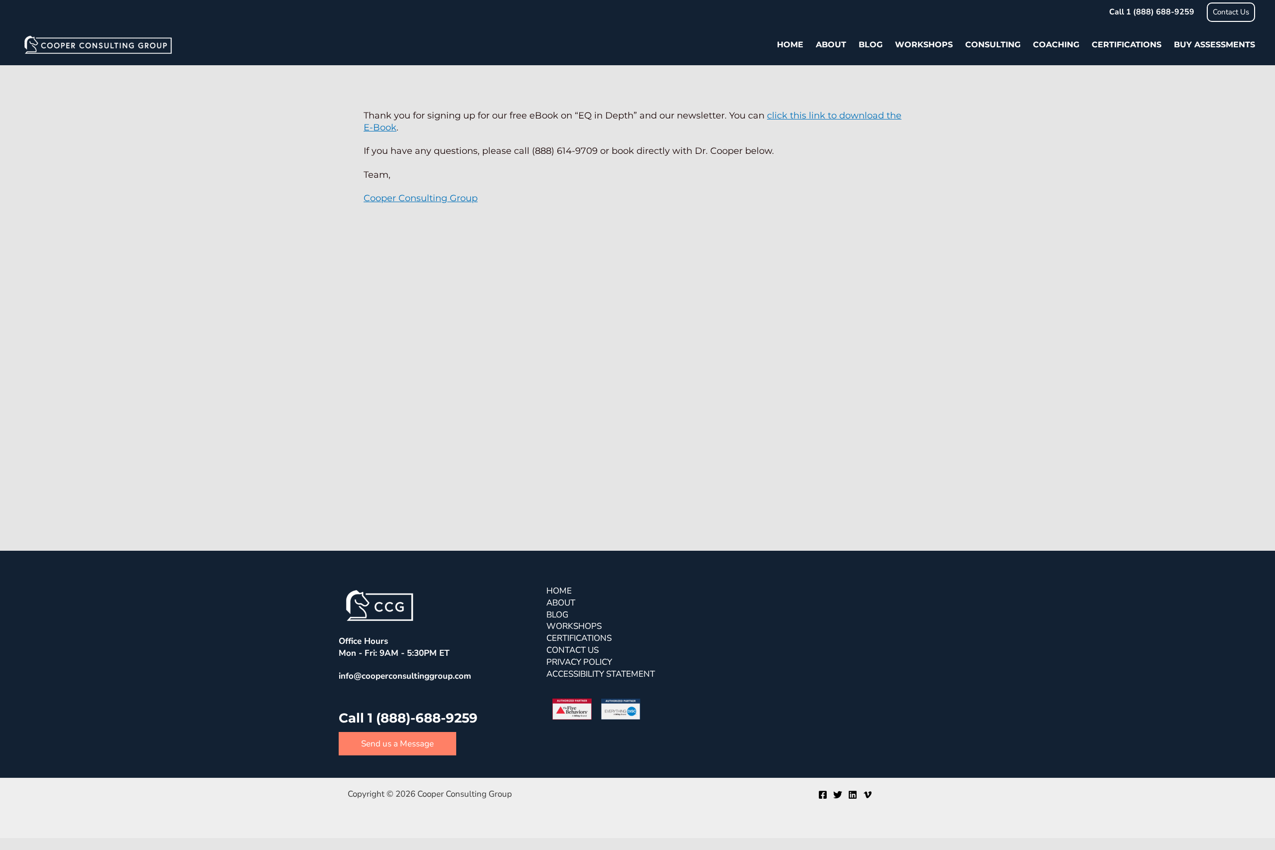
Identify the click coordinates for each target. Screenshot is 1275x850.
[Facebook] (822, 794)
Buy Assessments (1214, 44)
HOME (559, 591)
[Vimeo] (867, 794)
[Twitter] (837, 794)
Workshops (924, 44)
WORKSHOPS (574, 626)
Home (790, 44)
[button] (1231, 12)
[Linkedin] (852, 794)
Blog (871, 44)
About (831, 44)
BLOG (557, 614)
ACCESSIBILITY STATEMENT (600, 674)
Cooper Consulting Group (421, 198)
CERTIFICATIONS (579, 638)
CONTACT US (572, 650)
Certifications (1126, 44)
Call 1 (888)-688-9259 (410, 718)
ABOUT (560, 602)
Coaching (1056, 44)
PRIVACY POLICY (579, 662)
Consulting (992, 44)
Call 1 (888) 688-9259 (1151, 11)
